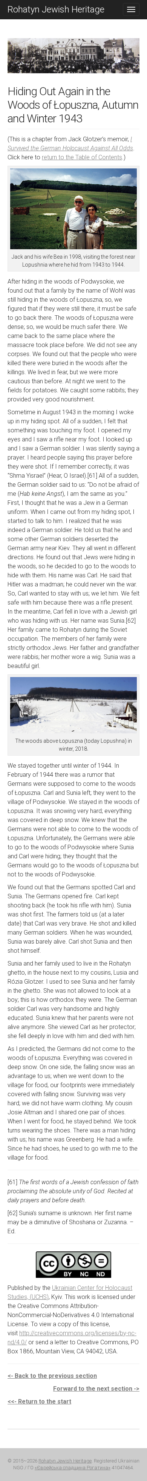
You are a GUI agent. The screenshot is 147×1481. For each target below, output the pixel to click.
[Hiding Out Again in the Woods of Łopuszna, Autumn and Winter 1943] (73, 61)
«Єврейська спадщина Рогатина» (72, 1467)
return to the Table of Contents (82, 157)
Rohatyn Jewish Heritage (56, 9)
